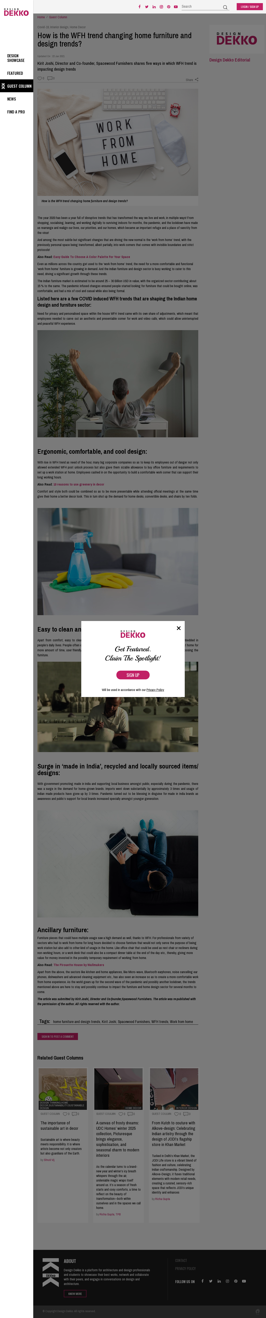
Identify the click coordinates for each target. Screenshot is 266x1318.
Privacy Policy (155, 689)
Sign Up (133, 675)
